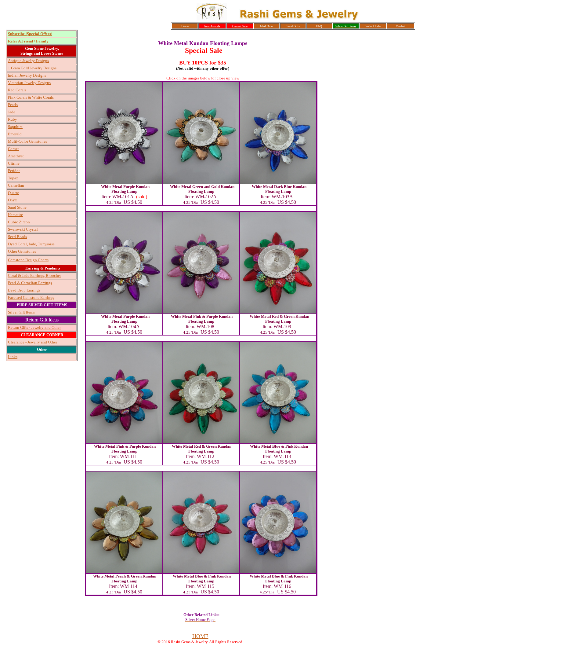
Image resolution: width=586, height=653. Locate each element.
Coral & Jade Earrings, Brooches (34, 275)
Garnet (13, 148)
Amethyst (16, 156)
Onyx (12, 200)
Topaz (13, 178)
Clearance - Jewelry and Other (32, 342)
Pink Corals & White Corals (31, 97)
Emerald (15, 134)
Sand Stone (17, 207)
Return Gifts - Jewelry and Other (34, 327)
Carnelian (16, 185)
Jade (11, 112)
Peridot (14, 170)
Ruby (12, 119)
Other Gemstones (22, 251)
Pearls (13, 104)
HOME (200, 636)
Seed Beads (17, 236)
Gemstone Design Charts (28, 260)
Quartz (13, 192)
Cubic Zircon (19, 222)
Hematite (15, 214)
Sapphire (15, 126)
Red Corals (17, 90)
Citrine (14, 163)
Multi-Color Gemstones (27, 141)
